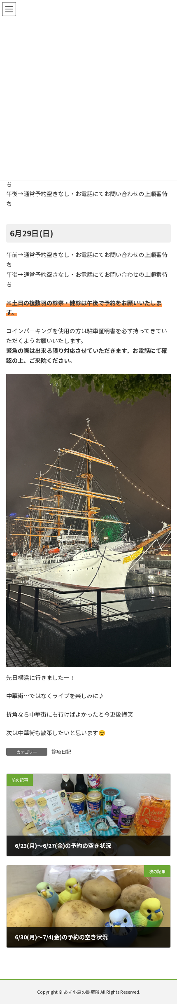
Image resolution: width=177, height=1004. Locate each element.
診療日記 (61, 751)
